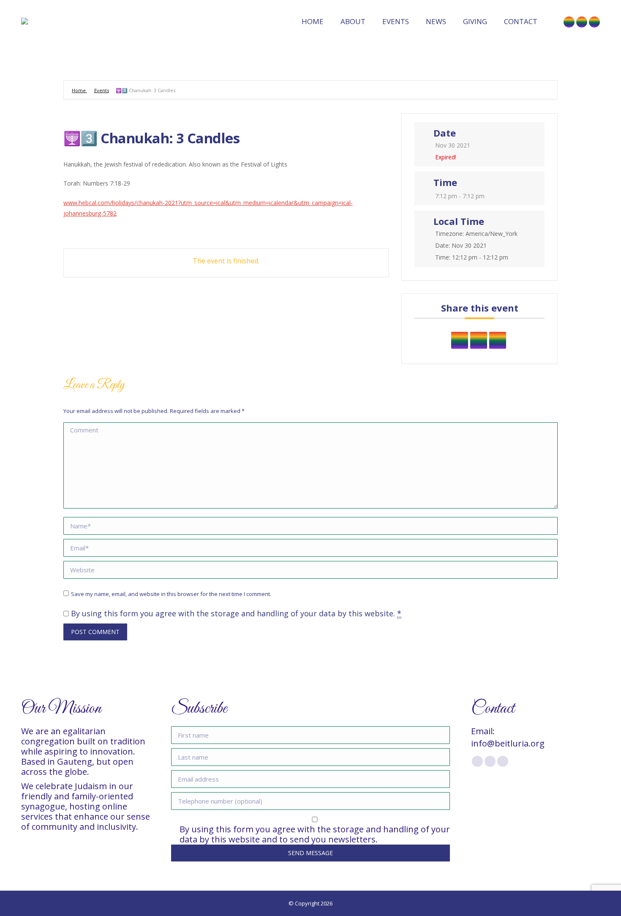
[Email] (497, 340)
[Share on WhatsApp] (478, 340)
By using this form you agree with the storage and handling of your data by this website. (236, 613)
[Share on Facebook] (459, 340)
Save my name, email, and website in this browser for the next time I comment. (171, 594)
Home (79, 90)
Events (101, 90)
